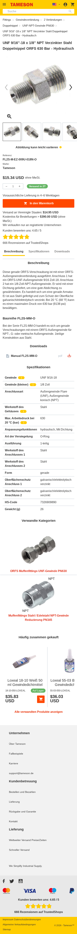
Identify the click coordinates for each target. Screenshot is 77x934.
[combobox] (38, 11)
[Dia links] (70, 87)
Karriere (13, 763)
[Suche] (71, 11)
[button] (5, 4)
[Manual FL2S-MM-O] (69, 356)
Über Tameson (17, 743)
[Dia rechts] (6, 87)
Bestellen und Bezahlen (22, 792)
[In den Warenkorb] (41, 699)
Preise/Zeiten (39, 840)
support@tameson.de (21, 773)
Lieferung (14, 801)
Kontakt (13, 821)
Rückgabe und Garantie (22, 811)
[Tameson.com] (21, 4)
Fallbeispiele (16, 753)
